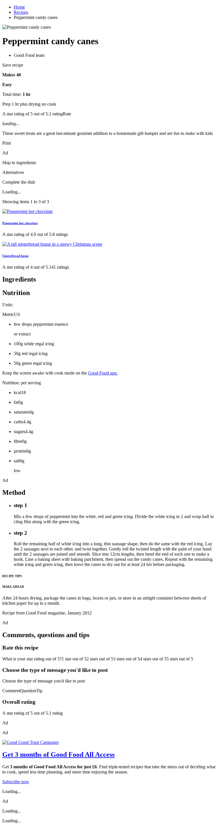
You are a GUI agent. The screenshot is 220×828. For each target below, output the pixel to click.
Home (19, 7)
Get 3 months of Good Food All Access (58, 754)
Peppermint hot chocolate (20, 223)
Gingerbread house (15, 255)
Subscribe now (15, 781)
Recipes (21, 12)
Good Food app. (103, 373)
